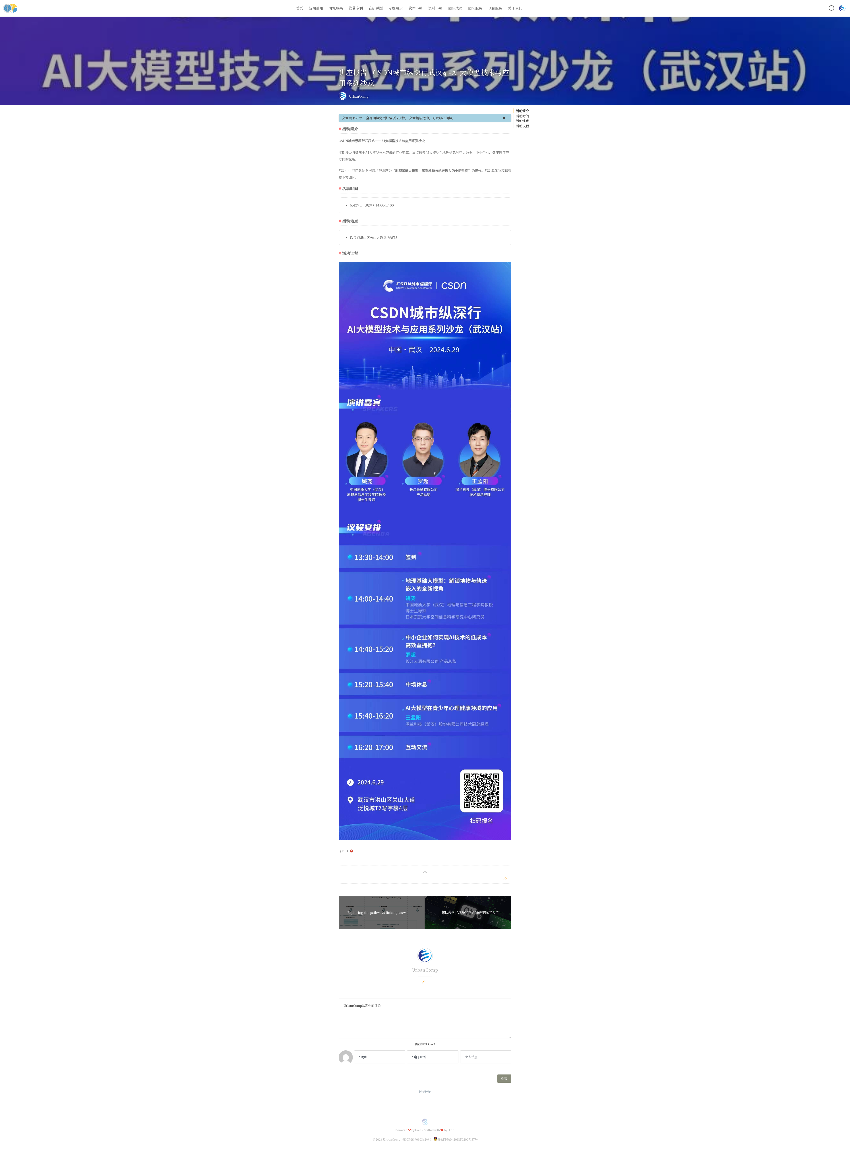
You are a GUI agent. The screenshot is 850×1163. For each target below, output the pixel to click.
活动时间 (522, 116)
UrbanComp (359, 96)
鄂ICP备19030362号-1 (416, 1139)
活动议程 (522, 125)
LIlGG (451, 1130)
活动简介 (522, 110)
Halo (418, 1130)
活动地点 (522, 120)
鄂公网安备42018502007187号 (457, 1139)
